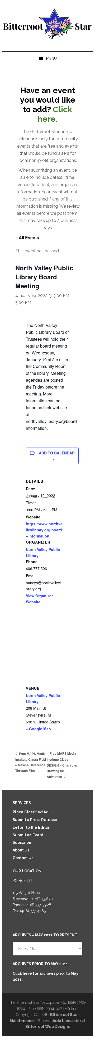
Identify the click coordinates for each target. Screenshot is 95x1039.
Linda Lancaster (65, 1021)
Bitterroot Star (47, 24)
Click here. (54, 114)
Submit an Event (28, 835)
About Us (21, 850)
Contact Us (23, 858)
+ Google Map (38, 728)
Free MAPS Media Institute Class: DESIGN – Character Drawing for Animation (62, 765)
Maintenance (22, 1021)
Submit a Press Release (35, 820)
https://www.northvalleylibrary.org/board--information (44, 530)
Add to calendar (57, 452)
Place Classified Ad (31, 812)
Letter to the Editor (31, 827)
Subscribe (22, 842)
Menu (51, 58)
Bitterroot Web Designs (47, 1026)
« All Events (27, 237)
